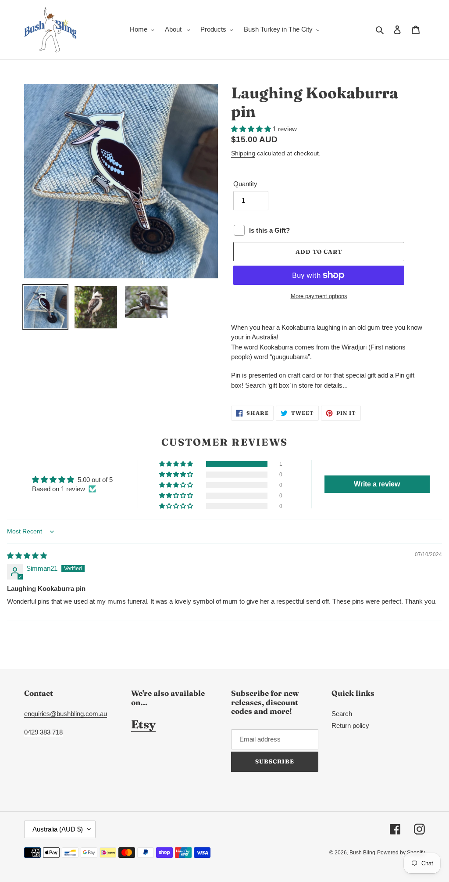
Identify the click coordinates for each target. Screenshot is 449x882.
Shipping (243, 153)
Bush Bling (362, 853)
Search (341, 713)
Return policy (350, 725)
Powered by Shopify (401, 853)
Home (138, 29)
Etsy (143, 724)
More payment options (319, 296)
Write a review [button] (377, 484)
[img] (27, 555)
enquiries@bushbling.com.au (65, 713)
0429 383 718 (43, 732)
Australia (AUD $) (57, 829)
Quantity (245, 183)
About (174, 29)
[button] (252, 129)
